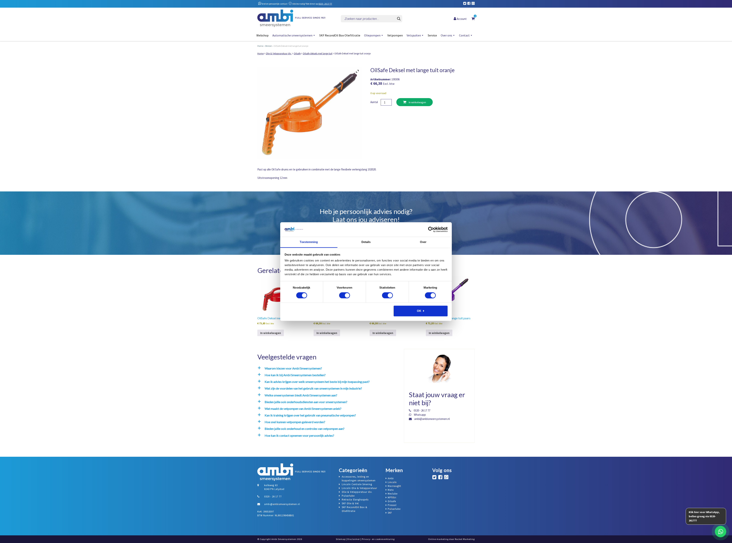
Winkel (268, 45)
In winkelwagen (417, 102)
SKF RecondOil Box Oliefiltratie (339, 35)
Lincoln (392, 482)
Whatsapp (419, 414)
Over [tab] (423, 242)
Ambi (391, 478)
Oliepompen (372, 35)
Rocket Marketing (465, 539)
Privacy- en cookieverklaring (378, 539)
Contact (464, 35)
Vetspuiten (414, 35)
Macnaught (394, 486)
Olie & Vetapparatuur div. (279, 53)
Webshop (262, 35)
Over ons (446, 35)
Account (461, 18)
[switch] (344, 295)
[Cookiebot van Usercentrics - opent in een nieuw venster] (431, 229)
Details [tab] (366, 242)
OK (419, 311)
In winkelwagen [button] (270, 333)
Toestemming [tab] (309, 242)
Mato (391, 489)
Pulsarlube (394, 509)
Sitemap (340, 539)
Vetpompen (395, 35)
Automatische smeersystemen (292, 35)
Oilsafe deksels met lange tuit (317, 53)
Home (260, 45)
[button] (327, 368)
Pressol (392, 505)
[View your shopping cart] (473, 18)
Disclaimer (353, 539)
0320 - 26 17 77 (325, 3)
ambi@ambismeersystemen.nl (432, 419)
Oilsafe (297, 53)
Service (432, 35)
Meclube (392, 493)
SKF (390, 512)
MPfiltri (392, 497)
